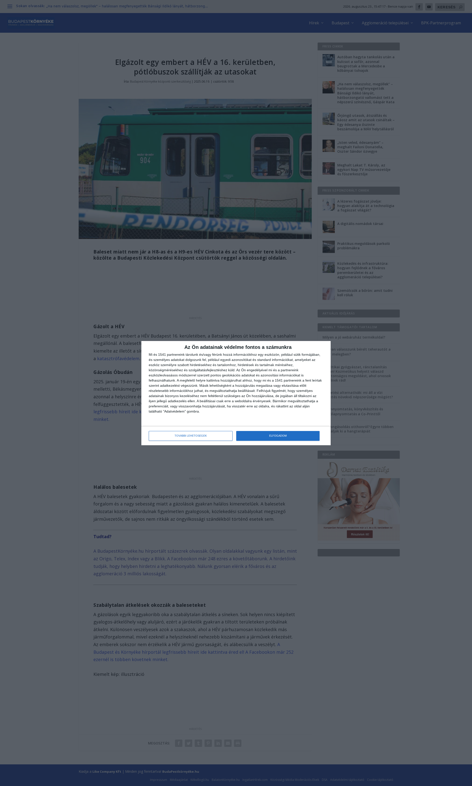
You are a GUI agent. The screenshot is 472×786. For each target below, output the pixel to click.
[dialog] (236, 393)
